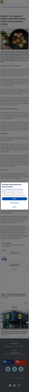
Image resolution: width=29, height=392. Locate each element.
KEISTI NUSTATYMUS (14, 203)
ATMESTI (14, 207)
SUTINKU (15, 198)
